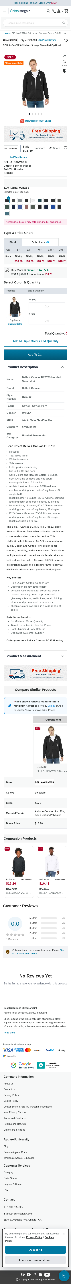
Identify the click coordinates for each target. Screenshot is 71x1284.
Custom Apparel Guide (15, 1152)
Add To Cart (35, 354)
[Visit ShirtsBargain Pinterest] (23, 1275)
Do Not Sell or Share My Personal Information (28, 1106)
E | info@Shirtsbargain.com (18, 1213)
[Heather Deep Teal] (6, 213)
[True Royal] (52, 207)
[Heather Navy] (13, 207)
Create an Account (27, 953)
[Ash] (33, 200)
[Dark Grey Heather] (52, 200)
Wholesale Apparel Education (19, 1158)
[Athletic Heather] (20, 200)
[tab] (13, 242)
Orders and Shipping (14, 1129)
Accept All (35, 1249)
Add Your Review (47, 40)
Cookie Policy (11, 1100)
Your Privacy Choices (15, 1112)
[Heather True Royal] (20, 207)
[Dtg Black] (6, 200)
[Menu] (4, 11)
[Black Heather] (39, 207)
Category (8, 1172)
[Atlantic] (39, 200)
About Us (8, 1083)
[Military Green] (33, 207)
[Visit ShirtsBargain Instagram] (34, 1275)
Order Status (10, 1178)
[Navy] (46, 207)
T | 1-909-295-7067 (13, 1207)
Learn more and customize (35, 1260)
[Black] (26, 200)
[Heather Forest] (6, 207)
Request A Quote (12, 1184)
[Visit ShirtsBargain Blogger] (40, 1275)
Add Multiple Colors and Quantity (35, 341)
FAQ (6, 1189)
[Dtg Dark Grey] (59, 207)
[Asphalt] (13, 200)
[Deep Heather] (59, 200)
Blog (6, 1146)
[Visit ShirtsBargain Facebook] (29, 1275)
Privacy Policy (11, 1095)
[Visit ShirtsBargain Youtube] (47, 1275)
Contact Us (9, 1089)
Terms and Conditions (15, 1118)
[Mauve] (26, 207)
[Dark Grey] (46, 200)
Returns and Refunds (15, 1124)
